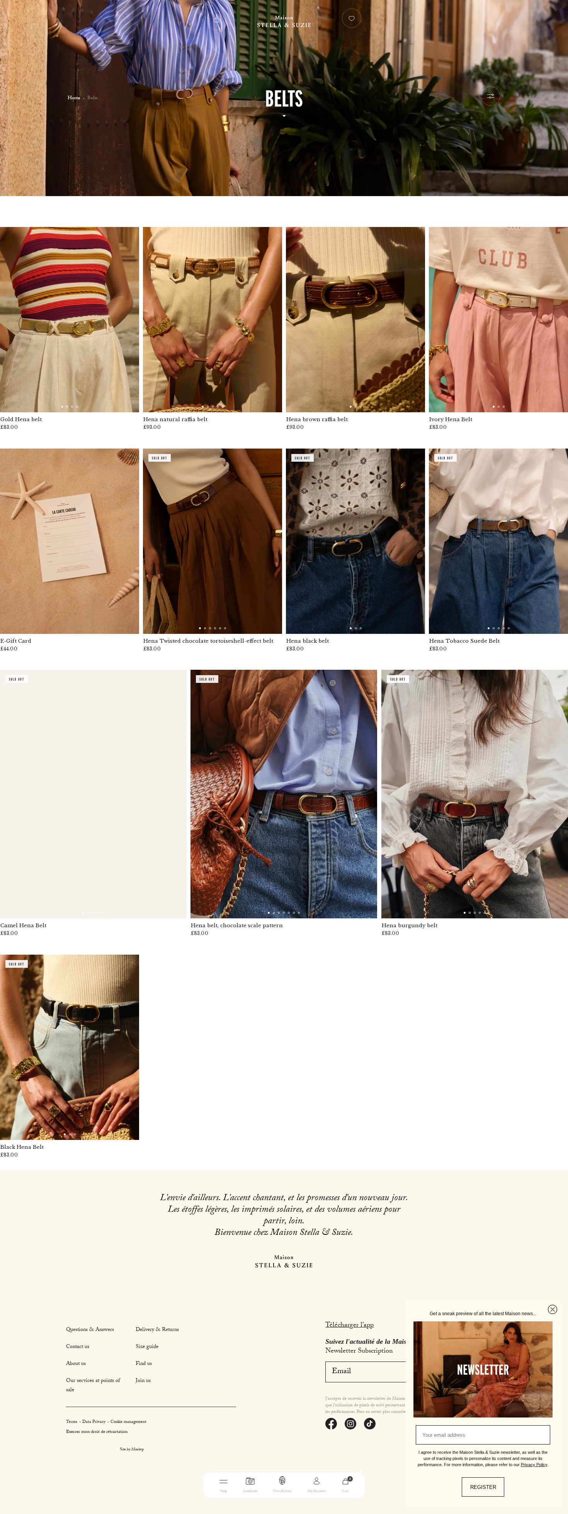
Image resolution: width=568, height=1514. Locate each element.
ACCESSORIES (333, 1503)
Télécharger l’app (349, 1326)
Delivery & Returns (157, 1330)
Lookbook (250, 1491)
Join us (143, 1381)
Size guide (147, 1347)
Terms (72, 1422)
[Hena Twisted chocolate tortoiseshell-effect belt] (212, 541)
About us (76, 1364)
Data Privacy (94, 1422)
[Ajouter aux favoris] (128, 238)
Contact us (77, 1347)
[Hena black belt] (355, 541)
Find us (144, 1364)
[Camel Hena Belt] (93, 794)
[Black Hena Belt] (69, 1047)
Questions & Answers (90, 1330)
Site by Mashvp (132, 1450)
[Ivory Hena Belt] (498, 319)
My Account (317, 1491)
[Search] (216, 20)
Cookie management (128, 1422)
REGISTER (483, 1487)
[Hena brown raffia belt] (355, 319)
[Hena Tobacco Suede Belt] (498, 541)
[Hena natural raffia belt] (212, 319)
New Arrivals (282, 1491)
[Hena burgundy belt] (474, 794)
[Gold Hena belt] (69, 319)
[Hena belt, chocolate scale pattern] (283, 794)
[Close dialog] (552, 1309)
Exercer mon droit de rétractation (97, 1432)
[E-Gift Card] (69, 541)
